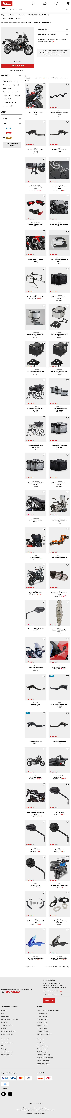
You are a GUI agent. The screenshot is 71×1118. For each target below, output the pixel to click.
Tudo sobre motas (42, 1028)
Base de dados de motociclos (9, 1019)
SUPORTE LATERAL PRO (35, 520)
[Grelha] (44, 78)
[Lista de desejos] (56, 3)
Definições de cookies (43, 1063)
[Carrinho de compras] (68, 3)
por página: (36, 78)
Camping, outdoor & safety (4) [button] (11, 95)
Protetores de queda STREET (35, 224)
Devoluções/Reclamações (8, 1031)
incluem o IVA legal (37, 1108)
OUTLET (9, 138)
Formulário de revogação (44, 1055)
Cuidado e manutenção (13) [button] (11, 85)
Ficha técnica (40, 1043)
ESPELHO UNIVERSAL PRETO (35, 628)
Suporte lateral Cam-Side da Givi (35, 297)
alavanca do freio (35, 704)
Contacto (4, 1010)
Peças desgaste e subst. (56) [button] (11, 81)
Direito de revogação (43, 1052)
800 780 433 (12, 992)
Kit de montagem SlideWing (59, 667)
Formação (4, 1049)
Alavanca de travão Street (35, 741)
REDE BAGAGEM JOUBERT (36, 112)
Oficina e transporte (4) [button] (9, 102)
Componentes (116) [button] (8, 106)
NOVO (8, 128)
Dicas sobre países (42, 1016)
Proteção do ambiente (43, 1060)
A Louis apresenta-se (7, 1043)
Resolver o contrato (7, 1034)
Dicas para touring (42, 1013)
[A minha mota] (44, 3)
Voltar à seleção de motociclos (11, 18)
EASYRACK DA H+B (59, 777)
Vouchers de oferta (6, 1025)
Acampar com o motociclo (44, 1034)
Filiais (3, 1046)
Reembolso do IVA (6, 1055)
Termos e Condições (42, 1046)
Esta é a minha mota (18, 66)
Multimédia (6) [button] (7, 99)
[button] (67, 9)
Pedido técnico (5, 1016)
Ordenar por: (55, 78)
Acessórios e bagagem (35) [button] (10, 88)
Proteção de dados (42, 1049)
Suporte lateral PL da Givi (35, 593)
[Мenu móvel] (3, 9)
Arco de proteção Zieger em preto (59, 224)
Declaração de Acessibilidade (45, 1057)
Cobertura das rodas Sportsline (35, 958)
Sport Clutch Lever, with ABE (59, 149)
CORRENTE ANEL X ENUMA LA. (59, 557)
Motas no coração (42, 1022)
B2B (2, 1013)
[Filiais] (33, 3)
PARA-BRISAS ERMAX (35, 557)
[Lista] (47, 78)
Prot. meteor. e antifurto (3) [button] (11, 92)
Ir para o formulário (56, 55)
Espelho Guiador (59, 812)
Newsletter (4, 1022)
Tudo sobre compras (7, 1052)
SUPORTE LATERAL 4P (35, 777)
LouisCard (4, 1028)
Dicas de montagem (42, 1019)
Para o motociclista (42, 1031)
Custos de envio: (20, 1110)
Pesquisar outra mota (16, 71)
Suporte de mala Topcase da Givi (59, 885)
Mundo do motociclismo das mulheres (48, 1010)
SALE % (9, 133)
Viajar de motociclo (42, 1025)
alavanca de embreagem (59, 741)
